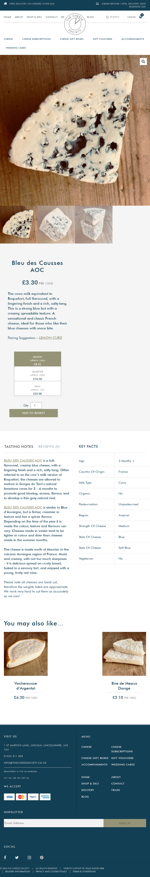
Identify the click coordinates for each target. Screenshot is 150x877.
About (19, 17)
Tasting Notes (18, 446)
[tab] (20, 447)
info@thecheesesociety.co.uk (25, 762)
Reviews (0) (49, 446)
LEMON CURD (50, 338)
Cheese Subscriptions (36, 39)
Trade (115, 790)
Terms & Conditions (83, 871)
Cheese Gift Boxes (72, 39)
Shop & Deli (34, 17)
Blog (90, 17)
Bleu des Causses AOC (23, 461)
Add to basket (33, 412)
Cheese (8, 39)
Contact (52, 17)
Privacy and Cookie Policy (50, 871)
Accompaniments (132, 39)
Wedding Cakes (16, 47)
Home (7, 17)
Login (132, 17)
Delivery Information (16, 871)
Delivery (87, 790)
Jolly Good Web (94, 868)
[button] (143, 61)
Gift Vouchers (102, 39)
